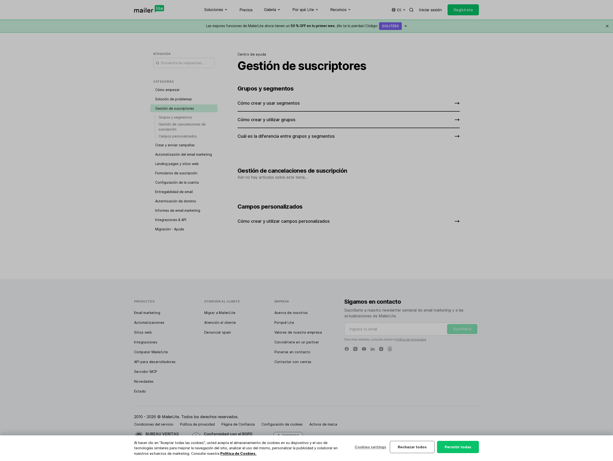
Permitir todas (458, 447)
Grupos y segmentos (175, 117)
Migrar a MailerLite (220, 313)
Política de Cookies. (238, 453)
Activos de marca (323, 424)
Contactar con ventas (293, 362)
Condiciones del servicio (153, 424)
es (399, 10)
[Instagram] (381, 349)
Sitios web (143, 332)
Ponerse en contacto (292, 352)
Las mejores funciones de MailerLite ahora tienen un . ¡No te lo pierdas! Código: (306, 26)
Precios (246, 9)
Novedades (144, 381)
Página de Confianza (238, 424)
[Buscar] (411, 10)
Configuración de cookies (282, 424)
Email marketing (147, 313)
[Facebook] (346, 349)
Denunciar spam (217, 332)
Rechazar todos (412, 447)
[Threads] (389, 349)
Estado (140, 391)
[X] (355, 349)
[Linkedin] (372, 349)
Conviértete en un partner (296, 342)
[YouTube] (364, 349)
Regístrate (463, 9)
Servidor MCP (145, 372)
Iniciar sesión (430, 9)
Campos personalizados (178, 136)
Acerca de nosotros (291, 313)
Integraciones (145, 342)
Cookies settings (370, 447)
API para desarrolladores (155, 362)
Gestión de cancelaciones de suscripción (182, 126)
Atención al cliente (220, 322)
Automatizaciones (149, 322)
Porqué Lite (284, 322)
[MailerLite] (149, 9)
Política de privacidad (410, 339)
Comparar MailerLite (151, 352)
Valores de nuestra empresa (298, 332)
